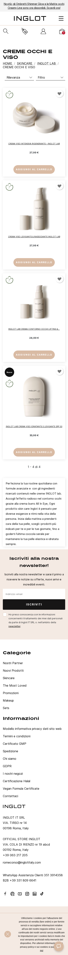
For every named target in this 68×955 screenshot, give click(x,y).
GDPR (7, 766)
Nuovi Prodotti (13, 670)
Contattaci (10, 796)
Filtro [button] (41, 77)
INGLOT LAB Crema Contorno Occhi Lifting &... (34, 329)
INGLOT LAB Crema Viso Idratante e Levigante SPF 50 (34, 426)
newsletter (14, 626)
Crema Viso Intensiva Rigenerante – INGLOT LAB (34, 144)
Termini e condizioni (16, 736)
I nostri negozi (13, 773)
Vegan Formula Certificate (21, 788)
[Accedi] (43, 31)
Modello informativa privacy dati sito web (32, 729)
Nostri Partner (13, 663)
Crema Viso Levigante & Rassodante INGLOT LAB (34, 236)
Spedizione (10, 751)
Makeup (8, 700)
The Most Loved (15, 685)
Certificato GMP (14, 744)
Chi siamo (9, 758)
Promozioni (11, 693)
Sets (6, 708)
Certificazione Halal (16, 781)
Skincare (9, 678)
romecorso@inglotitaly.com (22, 862)
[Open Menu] (61, 18)
